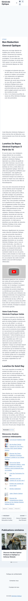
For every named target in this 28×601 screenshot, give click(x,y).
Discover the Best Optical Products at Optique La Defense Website (12, 555)
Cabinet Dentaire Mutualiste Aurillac (7, 518)
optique (11, 508)
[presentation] (14, 541)
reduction (17, 508)
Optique (4, 39)
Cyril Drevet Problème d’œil (17, 439)
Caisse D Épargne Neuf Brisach (21, 518)
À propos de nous (14, 587)
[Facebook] (20, 1)
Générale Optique (16, 596)
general (5, 508)
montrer (11, 429)
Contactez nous (14, 580)
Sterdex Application (15, 488)
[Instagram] (20, 4)
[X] (22, 1)
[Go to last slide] (4, 547)
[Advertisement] (14, 22)
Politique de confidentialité (14, 574)
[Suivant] (24, 547)
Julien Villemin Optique (16, 493)
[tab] (12, 562)
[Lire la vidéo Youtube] (14, 271)
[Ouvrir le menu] (16, 3)
